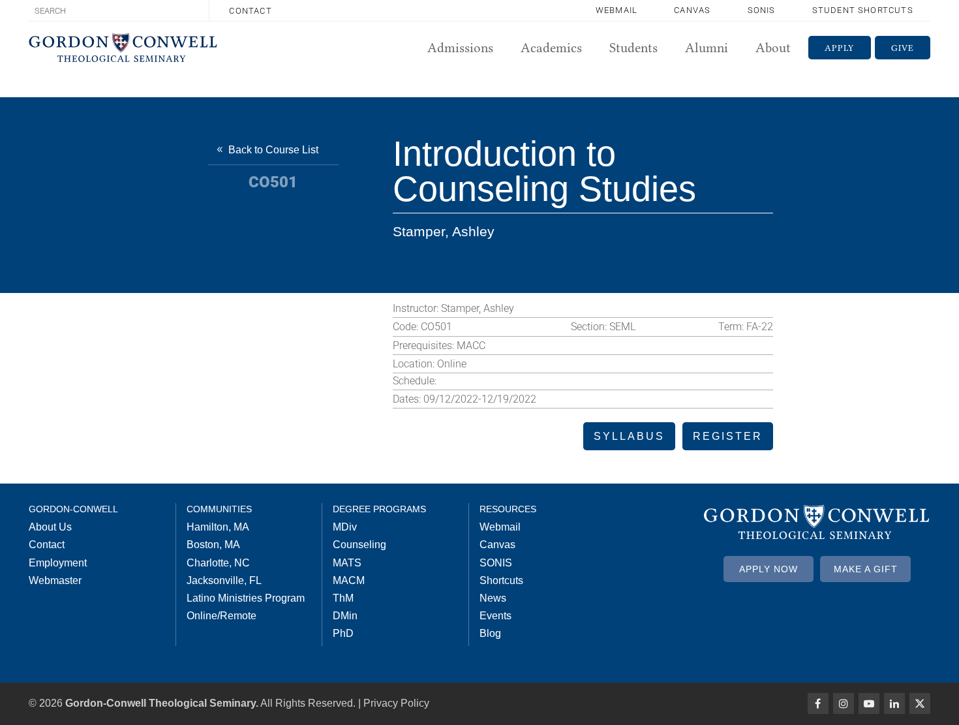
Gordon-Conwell (73, 509)
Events (495, 615)
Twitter (919, 703)
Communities (219, 509)
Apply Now (768, 569)
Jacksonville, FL (224, 580)
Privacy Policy (396, 703)
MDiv (345, 526)
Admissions (460, 47)
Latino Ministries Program (246, 598)
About (773, 47)
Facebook (818, 703)
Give (902, 47)
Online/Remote (221, 615)
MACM (349, 580)
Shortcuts (501, 580)
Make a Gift (866, 569)
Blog (490, 633)
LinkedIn (894, 703)
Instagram (843, 703)
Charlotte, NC (218, 562)
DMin (345, 615)
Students (633, 47)
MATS (347, 562)
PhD (343, 633)
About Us (50, 526)
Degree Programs (379, 509)
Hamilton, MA (218, 526)
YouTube (869, 703)
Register (728, 436)
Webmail (616, 10)
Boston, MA (213, 544)
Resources (508, 509)
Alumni (706, 47)
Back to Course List (273, 149)
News (493, 598)
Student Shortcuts (862, 10)
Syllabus (629, 436)
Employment (58, 562)
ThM (343, 598)
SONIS (762, 10)
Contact (250, 11)
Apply (839, 47)
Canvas (692, 10)
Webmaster (55, 580)
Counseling (359, 544)
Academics (551, 47)
